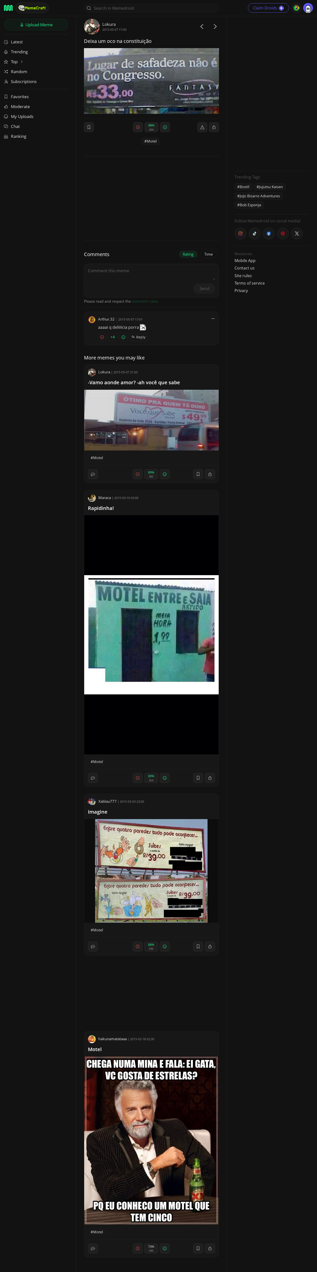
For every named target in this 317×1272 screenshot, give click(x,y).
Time (208, 254)
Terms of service (250, 283)
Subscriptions (24, 81)
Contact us (245, 268)
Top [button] (15, 61)
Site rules (243, 275)
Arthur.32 (106, 319)
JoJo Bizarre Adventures (260, 195)
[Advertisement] (272, 93)
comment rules (145, 301)
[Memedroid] (8, 8)
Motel (152, 141)
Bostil (244, 186)
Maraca (104, 497)
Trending (19, 52)
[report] (202, 127)
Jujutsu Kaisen (271, 186)
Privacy (241, 290)
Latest (17, 42)
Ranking (18, 136)
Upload (39, 25)
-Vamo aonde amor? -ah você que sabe (134, 382)
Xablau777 (107, 801)
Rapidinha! (101, 508)
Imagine (97, 811)
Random (19, 71)
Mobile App (245, 260)
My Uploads (22, 116)
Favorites (20, 96)
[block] (214, 127)
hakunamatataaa (112, 1038)
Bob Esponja (250, 204)
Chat (15, 126)
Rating (188, 254)
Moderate (20, 106)
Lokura (109, 24)
